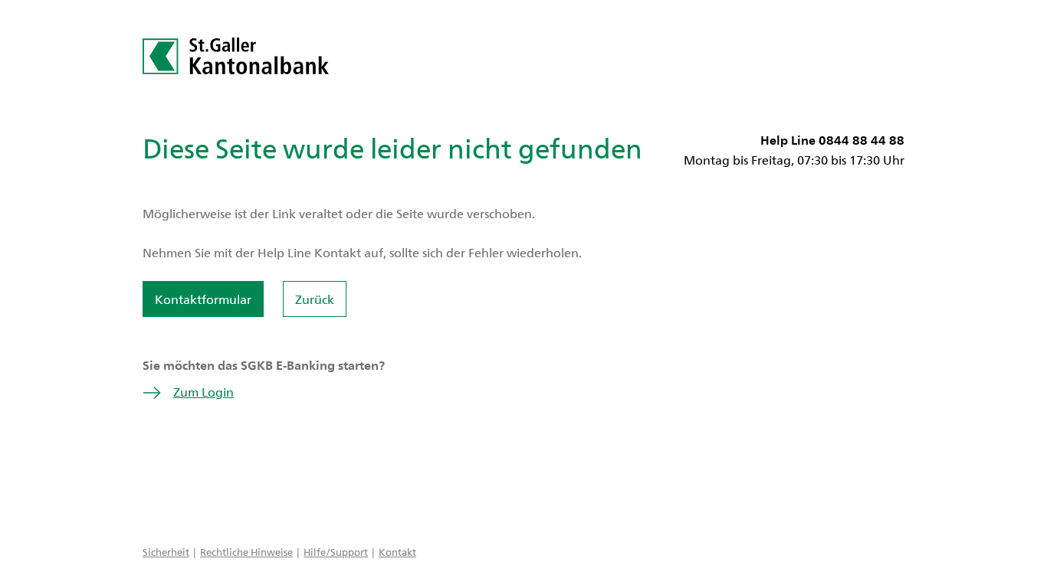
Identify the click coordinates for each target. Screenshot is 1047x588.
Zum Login (203, 392)
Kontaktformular (203, 299)
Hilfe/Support (336, 551)
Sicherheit (166, 551)
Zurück (314, 299)
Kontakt (397, 551)
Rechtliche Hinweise (246, 551)
